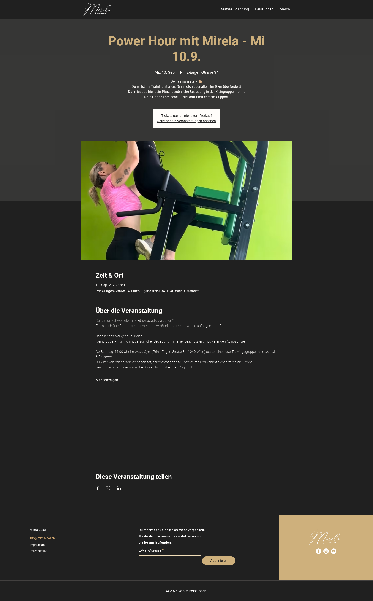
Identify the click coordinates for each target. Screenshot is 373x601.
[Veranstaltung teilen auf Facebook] (98, 488)
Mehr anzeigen (107, 380)
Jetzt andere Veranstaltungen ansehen (186, 121)
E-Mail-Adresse (150, 550)
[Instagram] (326, 551)
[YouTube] (333, 551)
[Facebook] (318, 551)
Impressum (37, 545)
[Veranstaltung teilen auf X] (108, 488)
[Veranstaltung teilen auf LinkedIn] (119, 488)
